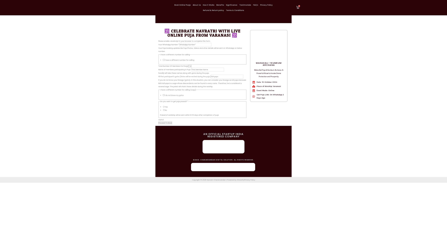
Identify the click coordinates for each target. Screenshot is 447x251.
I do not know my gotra (174, 95)
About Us (197, 5)
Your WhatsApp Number (168, 44)
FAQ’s (255, 5)
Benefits (220, 5)
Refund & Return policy (213, 10)
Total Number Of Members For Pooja (173, 66)
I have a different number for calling (179, 60)
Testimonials (245, 5)
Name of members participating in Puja (175, 69)
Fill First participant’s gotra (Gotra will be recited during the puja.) (184, 76)
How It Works (208, 5)
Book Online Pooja (182, 5)
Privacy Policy (266, 5)
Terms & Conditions (235, 10)
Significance (231, 5)
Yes (166, 107)
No (166, 110)
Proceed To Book (165, 123)
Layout (161, 119)
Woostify (240, 180)
